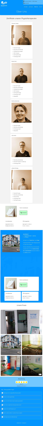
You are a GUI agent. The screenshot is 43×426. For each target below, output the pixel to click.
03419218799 (27, 3)
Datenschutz (19, 422)
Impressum (24, 422)
